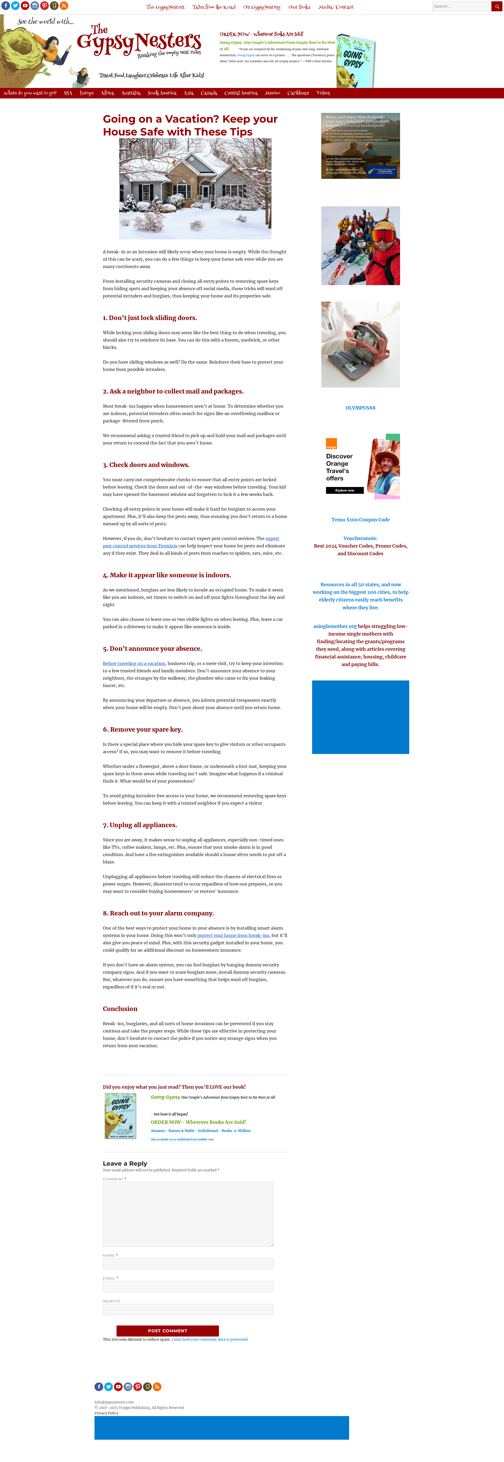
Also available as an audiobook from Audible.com (182, 1139)
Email (111, 1278)
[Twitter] (15, 5)
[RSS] (63, 5)
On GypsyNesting (261, 7)
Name (110, 1255)
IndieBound (208, 1131)
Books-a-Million (236, 1131)
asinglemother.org (335, 626)
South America (162, 93)
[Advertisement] (361, 717)
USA (68, 93)
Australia (130, 93)
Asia (188, 93)
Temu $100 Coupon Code (361, 520)
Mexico (272, 93)
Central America (241, 93)
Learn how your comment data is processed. (210, 1339)
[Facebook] (5, 5)
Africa (107, 93)
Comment (115, 1179)
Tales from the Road (213, 7)
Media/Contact (336, 7)
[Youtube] (25, 5)
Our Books (299, 7)
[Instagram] (34, 5)
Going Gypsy (246, 55)
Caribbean (298, 93)
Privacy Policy (106, 1413)
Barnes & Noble (181, 1131)
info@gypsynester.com (114, 1402)
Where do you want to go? (30, 93)
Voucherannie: (361, 538)
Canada (209, 93)
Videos (323, 93)
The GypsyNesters (165, 7)
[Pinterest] (44, 5)
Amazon (158, 1131)
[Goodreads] (54, 5)
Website (112, 1301)
